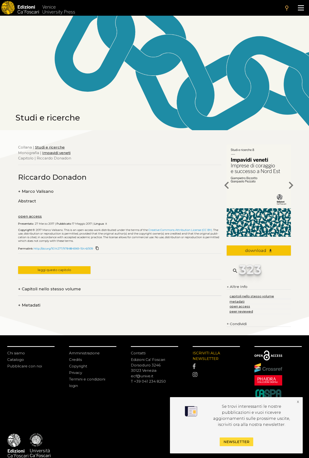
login (73, 385)
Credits (75, 359)
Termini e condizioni (87, 379)
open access (30, 216)
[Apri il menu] (301, 8)
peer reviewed (241, 311)
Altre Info (237, 286)
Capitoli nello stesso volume (49, 289)
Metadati (29, 305)
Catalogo (15, 359)
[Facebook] (216, 367)
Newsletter (236, 442)
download (258, 250)
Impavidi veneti (56, 152)
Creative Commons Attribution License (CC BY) (180, 230)
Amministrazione (84, 353)
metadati (237, 301)
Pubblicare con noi (24, 366)
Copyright (78, 366)
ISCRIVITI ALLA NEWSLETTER (206, 356)
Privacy (75, 372)
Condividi (237, 324)
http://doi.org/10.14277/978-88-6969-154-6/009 (63, 248)
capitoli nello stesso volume (252, 296)
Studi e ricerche (50, 147)
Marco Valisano (36, 191)
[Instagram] (216, 375)
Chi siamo (16, 353)
